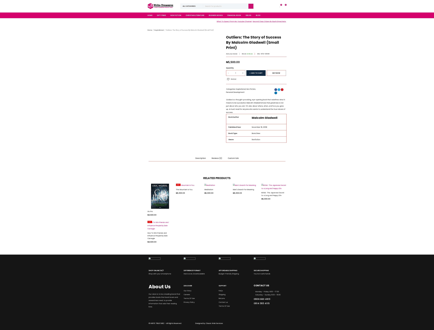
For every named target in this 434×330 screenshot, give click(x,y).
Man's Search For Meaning (243, 189)
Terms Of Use (189, 298)
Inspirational (159, 30)
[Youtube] (275, 311)
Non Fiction (250, 89)
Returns (222, 298)
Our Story (187, 291)
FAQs (221, 291)
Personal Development (235, 92)
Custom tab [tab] (233, 158)
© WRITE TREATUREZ (156, 323)
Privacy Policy (189, 302)
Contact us (223, 302)
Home (149, 30)
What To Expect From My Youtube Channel (226, 21)
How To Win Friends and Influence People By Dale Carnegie (157, 236)
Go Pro (150, 211)
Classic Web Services (214, 323)
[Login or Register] (275, 6)
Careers (187, 294)
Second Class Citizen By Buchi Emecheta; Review (264, 21)
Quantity (230, 68)
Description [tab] (200, 158)
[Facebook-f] (256, 311)
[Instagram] (262, 311)
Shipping (222, 294)
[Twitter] (269, 311)
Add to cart (256, 73)
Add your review (231, 54)
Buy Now (276, 73)
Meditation (208, 189)
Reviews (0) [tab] (217, 158)
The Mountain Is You (184, 189)
